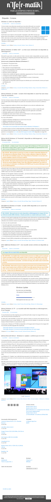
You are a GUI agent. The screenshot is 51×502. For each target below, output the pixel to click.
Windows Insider (40, 240)
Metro (29, 398)
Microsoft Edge (25, 87)
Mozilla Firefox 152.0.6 (31, 412)
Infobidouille (4, 460)
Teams (26, 45)
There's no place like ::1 (6, 461)
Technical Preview (26, 331)
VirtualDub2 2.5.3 (5, 441)
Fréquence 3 (29, 460)
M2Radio (28, 461)
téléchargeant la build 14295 (28, 131)
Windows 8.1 (42, 398)
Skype (34, 87)
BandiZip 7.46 (4, 451)
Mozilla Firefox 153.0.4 (31, 408)
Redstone (30, 87)
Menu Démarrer (24, 398)
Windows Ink (4, 89)
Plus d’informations (20, 498)
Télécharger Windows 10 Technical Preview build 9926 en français (18, 327)
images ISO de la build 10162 (12, 252)
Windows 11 (31, 45)
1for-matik (40, 500)
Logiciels (8, 45)
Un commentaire (15, 142)
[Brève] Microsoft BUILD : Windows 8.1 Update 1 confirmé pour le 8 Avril (22, 336)
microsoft (19, 45)
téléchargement (34, 213)
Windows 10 (44, 87)
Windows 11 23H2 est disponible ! (11, 21)
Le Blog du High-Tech (31, 421)
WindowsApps (40, 304)
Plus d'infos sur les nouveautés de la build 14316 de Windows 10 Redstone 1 (21, 126)
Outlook (23, 45)
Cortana (15, 45)
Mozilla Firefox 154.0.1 (31, 406)
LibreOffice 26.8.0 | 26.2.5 (7, 427)
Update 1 (37, 398)
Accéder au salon (7, 489)
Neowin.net (27, 396)
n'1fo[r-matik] (18, 500)
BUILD (14, 398)
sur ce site (15, 131)
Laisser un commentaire (16, 23)
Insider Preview (20, 304)
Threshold (34, 201)
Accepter (28, 498)
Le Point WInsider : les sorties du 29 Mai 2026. (37, 414)
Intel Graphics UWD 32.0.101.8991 (9, 437)
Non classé (8, 331)
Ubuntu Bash (39, 87)
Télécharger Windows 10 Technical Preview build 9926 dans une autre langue (21, 329)
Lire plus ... (3, 43)
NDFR (27, 423)
